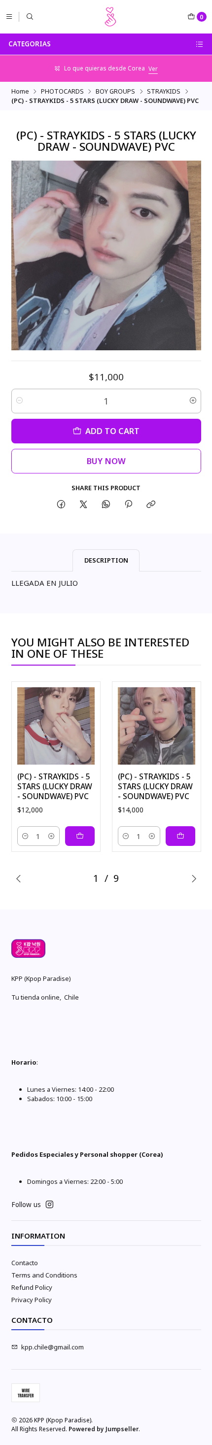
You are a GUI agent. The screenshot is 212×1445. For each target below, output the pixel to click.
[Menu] (9, 16)
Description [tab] (106, 560)
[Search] (30, 16)
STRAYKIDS (163, 91)
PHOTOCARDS (62, 91)
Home (20, 91)
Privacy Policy (31, 1299)
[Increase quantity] (193, 401)
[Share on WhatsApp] (105, 505)
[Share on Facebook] (61, 505)
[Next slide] (193, 878)
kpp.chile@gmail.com (52, 1347)
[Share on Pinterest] (128, 505)
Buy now (106, 461)
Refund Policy (31, 1287)
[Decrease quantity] (19, 401)
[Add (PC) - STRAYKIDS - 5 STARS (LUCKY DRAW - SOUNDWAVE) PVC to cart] (80, 836)
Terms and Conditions (44, 1275)
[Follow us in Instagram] (49, 1205)
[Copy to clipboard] (151, 505)
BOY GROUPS (115, 91)
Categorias (29, 43)
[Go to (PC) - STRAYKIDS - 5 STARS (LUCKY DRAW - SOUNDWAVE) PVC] (56, 726)
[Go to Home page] (110, 17)
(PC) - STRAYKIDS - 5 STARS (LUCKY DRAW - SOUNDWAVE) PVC (54, 786)
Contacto (24, 1262)
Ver (153, 69)
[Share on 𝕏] (83, 505)
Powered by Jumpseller (104, 1429)
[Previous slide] (18, 878)
